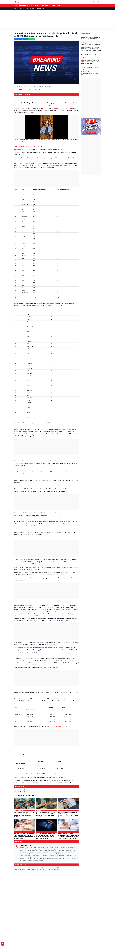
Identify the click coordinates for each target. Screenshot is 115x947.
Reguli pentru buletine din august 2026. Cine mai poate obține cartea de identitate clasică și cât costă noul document (68, 815)
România (44, 108)
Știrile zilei (86, 34)
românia (47, 789)
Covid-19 (27, 789)
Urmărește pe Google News (43, 86)
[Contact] (93, 1)
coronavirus (24, 108)
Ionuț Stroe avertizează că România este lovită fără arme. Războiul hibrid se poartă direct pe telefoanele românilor (91, 55)
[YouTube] (98, 1)
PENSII (33, 8)
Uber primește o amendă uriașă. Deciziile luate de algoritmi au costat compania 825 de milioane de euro (90, 67)
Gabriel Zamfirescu (23, 89)
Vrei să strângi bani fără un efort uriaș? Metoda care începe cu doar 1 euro (91, 73)
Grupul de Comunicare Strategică (62, 108)
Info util (52, 5)
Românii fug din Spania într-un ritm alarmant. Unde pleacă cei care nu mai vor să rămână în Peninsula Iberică (24, 815)
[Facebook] (95, 1)
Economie (30, 5)
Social (37, 5)
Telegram (25, 39)
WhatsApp (32, 39)
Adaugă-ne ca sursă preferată (24, 86)
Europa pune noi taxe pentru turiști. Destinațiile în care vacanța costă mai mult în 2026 (90, 61)
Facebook (18, 39)
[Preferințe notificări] (2, 944)
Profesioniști (61, 5)
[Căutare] (100, 1)
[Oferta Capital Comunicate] (91, 126)
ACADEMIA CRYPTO (40, 8)
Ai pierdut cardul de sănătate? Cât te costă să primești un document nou (91, 43)
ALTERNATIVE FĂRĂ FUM (25, 8)
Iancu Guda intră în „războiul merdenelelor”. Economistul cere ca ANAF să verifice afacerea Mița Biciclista (91, 48)
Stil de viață (44, 5)
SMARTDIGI (16, 8)
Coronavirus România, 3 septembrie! (25, 98)
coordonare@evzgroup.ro (85, 1)
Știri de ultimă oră (20, 5)
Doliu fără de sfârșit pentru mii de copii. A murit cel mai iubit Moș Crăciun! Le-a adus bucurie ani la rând (90, 38)
